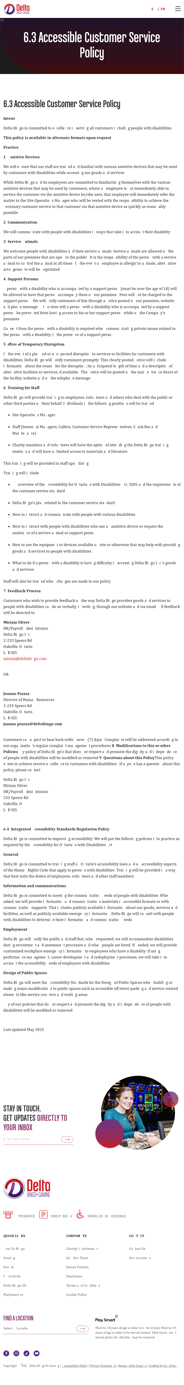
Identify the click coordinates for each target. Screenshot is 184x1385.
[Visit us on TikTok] (26, 1353)
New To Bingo (14, 1248)
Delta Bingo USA (15, 1285)
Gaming (9, 1258)
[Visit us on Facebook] (6, 1353)
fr (163, 9)
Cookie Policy (76, 1294)
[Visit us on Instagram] (16, 1353)
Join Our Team (77, 1258)
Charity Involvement (82, 1248)
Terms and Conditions (83, 1285)
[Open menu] (178, 9)
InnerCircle (12, 1276)
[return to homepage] (16, 8)
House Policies (77, 1267)
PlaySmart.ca (13, 1294)
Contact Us (137, 1248)
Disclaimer (74, 1276)
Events (8, 1267)
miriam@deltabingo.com (24, 658)
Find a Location (18, 1318)
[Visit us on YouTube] (36, 1353)
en (153, 9)
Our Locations (140, 1258)
